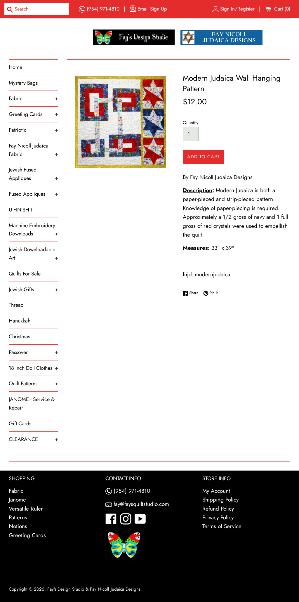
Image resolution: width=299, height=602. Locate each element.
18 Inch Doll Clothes (33, 368)
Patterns (18, 517)
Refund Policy (218, 509)
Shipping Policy (220, 500)
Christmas (19, 336)
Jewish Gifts (33, 289)
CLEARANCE (33, 439)
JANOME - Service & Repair (32, 403)
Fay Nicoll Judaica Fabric (33, 150)
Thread (16, 305)
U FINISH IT (21, 210)
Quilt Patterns (33, 383)
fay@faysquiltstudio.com (140, 504)
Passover (33, 352)
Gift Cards (20, 423)
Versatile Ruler (26, 509)
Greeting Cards (33, 114)
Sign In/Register (237, 8)
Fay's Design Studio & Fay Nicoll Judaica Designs (93, 589)
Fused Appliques (33, 194)
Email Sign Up (151, 8)
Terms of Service (221, 526)
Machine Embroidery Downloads (33, 230)
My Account (216, 491)
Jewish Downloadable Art (33, 254)
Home (15, 67)
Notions (18, 526)
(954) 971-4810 (102, 8)
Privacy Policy (218, 517)
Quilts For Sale (25, 273)
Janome (17, 500)
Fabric (33, 98)
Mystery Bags (23, 83)
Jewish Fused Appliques (33, 174)
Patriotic (33, 130)
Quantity (191, 122)
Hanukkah (19, 321)
